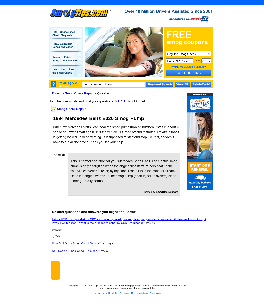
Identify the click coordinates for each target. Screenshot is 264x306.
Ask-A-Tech (122, 101)
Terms (96, 293)
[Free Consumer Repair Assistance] (66, 48)
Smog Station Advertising (148, 293)
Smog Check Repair (79, 93)
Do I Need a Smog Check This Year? (76, 250)
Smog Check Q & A (111, 293)
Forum (56, 93)
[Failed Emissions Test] (66, 61)
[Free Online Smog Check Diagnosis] (66, 36)
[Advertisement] (136, 270)
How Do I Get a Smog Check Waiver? (76, 243)
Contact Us (128, 293)
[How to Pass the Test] (66, 73)
